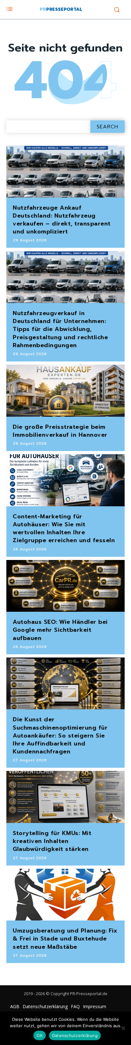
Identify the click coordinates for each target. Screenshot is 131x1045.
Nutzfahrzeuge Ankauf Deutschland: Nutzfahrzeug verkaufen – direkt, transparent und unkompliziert (62, 219)
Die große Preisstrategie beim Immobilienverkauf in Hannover (60, 430)
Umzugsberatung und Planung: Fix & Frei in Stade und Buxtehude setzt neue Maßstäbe (65, 938)
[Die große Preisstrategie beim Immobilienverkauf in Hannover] (65, 391)
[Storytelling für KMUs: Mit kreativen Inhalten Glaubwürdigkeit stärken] (65, 797)
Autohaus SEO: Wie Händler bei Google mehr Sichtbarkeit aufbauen (60, 629)
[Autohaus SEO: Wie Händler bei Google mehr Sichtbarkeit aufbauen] (65, 586)
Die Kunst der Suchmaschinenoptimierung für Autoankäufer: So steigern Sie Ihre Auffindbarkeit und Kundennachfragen (60, 735)
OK (40, 1035)
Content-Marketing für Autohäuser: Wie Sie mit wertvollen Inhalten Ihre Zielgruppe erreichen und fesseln (64, 528)
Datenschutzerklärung (75, 1035)
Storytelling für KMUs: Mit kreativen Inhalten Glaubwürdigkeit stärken (52, 841)
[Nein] (123, 1028)
